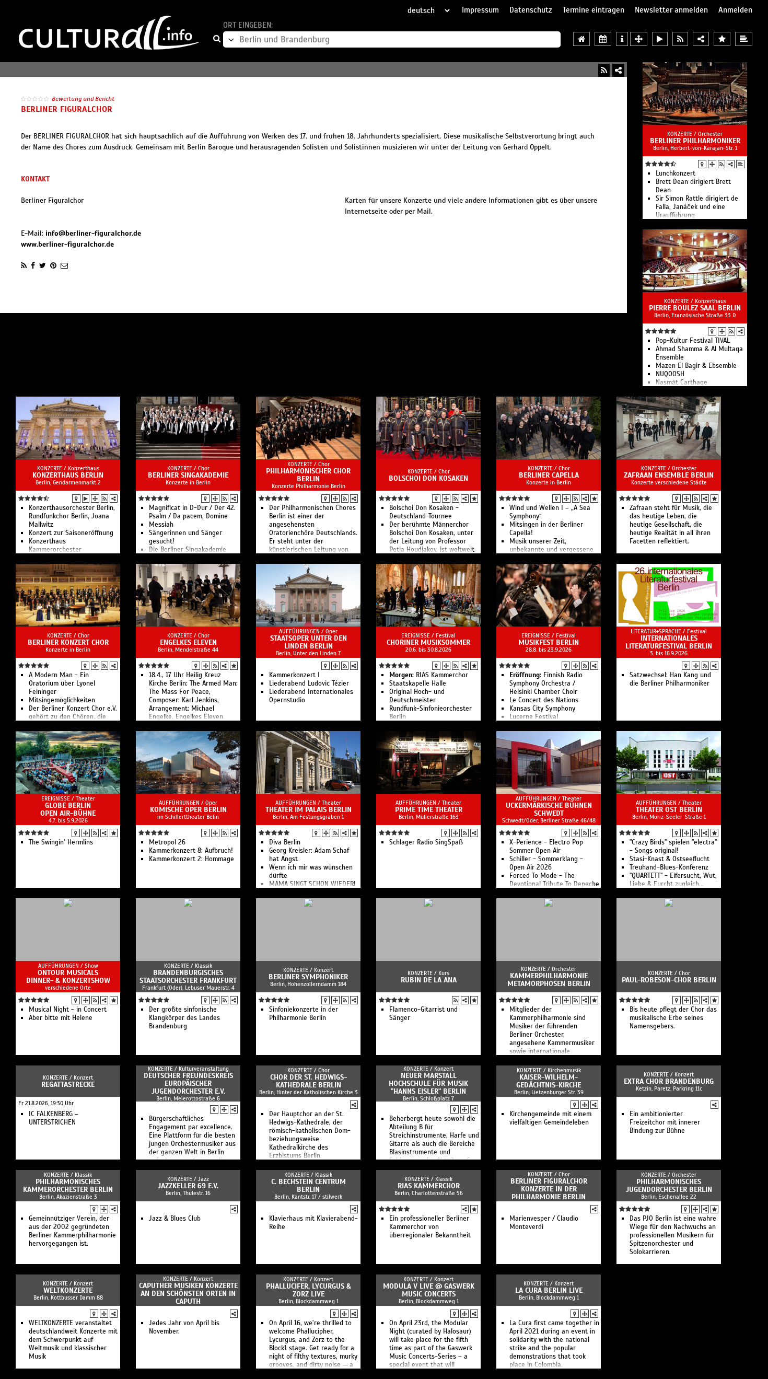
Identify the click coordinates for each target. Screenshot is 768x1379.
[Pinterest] (53, 265)
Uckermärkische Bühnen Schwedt (549, 809)
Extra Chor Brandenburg (669, 1081)
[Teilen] (618, 70)
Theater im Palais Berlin (308, 810)
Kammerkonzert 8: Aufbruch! (191, 851)
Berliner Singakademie (188, 475)
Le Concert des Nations (543, 700)
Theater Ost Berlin (669, 810)
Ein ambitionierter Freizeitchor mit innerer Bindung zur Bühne (665, 1122)
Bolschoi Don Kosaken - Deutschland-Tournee (424, 512)
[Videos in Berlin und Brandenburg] (660, 39)
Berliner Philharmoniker (695, 141)
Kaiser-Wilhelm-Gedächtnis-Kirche (548, 1081)
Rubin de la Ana (429, 980)
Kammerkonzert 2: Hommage (191, 859)
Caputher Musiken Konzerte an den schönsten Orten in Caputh (188, 1293)
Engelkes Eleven (188, 642)
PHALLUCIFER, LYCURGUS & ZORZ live (308, 1290)
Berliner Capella (549, 475)
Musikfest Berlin (548, 642)
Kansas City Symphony (542, 708)
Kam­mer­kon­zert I (294, 675)
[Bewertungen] (474, 498)
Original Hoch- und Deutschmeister (417, 696)
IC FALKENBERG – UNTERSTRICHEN (53, 1118)
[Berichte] (740, 164)
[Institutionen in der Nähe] (712, 164)
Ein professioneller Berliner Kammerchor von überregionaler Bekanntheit (430, 1226)
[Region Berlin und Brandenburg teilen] (701, 39)
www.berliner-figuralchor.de (67, 244)
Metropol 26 (167, 842)
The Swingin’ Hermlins (61, 842)
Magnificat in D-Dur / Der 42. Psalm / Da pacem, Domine (192, 512)
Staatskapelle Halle (417, 683)
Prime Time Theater (428, 810)
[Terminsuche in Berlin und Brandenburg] (603, 39)
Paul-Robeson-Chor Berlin (669, 980)
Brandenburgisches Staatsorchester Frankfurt (188, 976)
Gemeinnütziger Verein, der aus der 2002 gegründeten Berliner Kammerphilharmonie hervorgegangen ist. (72, 1231)
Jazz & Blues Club (175, 1218)
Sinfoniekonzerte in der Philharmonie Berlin (303, 1013)
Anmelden (735, 10)
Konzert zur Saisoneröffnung (71, 533)
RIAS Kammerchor (428, 675)
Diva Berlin (284, 842)
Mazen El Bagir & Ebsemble (696, 366)
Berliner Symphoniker (308, 977)
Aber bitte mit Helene (60, 1018)
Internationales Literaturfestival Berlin (668, 642)
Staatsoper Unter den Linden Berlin (308, 642)
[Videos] (85, 498)
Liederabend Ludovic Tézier (309, 683)
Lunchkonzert (675, 173)
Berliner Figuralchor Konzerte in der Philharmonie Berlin (548, 1189)
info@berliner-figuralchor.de (93, 233)
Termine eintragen (593, 10)
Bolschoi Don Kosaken (428, 478)
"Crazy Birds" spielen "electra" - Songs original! (673, 846)
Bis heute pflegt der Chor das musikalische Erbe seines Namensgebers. (673, 1017)
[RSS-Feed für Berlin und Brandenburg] (680, 39)
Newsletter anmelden (671, 10)
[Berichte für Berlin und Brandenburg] (743, 39)
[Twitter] (42, 265)
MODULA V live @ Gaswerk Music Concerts (428, 1290)
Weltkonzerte (67, 1290)
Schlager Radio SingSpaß (426, 842)
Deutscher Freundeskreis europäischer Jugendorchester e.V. (188, 1083)
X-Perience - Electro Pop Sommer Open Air (546, 846)
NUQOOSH (670, 374)
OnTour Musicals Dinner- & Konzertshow (68, 976)
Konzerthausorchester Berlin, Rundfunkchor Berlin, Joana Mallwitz (72, 516)
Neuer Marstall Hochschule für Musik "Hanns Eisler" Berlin (428, 1083)
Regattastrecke (68, 1084)
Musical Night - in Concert (68, 1009)
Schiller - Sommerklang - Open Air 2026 (546, 863)
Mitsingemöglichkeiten (62, 700)
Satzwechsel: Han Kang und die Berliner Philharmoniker (670, 679)
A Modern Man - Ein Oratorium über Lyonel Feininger (62, 683)
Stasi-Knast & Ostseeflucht (669, 859)
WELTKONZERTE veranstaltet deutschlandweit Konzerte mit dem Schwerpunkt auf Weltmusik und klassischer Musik (73, 1340)
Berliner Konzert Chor (68, 642)
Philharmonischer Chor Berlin (308, 475)
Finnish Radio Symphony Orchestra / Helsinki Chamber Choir (546, 683)
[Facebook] (33, 265)
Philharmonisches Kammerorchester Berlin (68, 1185)
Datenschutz (530, 10)
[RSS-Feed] (604, 70)
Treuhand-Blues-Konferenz (669, 867)
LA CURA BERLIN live (549, 1290)
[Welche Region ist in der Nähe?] (638, 39)
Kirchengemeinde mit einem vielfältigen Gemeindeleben (550, 1118)
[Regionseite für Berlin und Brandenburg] (581, 39)
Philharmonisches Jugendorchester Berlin (669, 1185)
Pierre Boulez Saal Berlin (695, 308)
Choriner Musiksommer (428, 642)
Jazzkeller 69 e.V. (188, 1186)
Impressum (480, 10)
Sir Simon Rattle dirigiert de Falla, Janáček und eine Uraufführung (697, 206)
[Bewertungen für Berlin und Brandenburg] (722, 39)
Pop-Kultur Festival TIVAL (693, 341)
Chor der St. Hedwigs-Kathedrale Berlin (308, 1081)
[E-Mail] (64, 265)
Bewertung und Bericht (83, 98)
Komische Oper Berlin (188, 810)
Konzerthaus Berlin (67, 475)
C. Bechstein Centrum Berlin (308, 1185)
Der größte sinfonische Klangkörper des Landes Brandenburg (184, 1017)
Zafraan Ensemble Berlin (669, 475)
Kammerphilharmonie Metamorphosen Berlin (548, 980)
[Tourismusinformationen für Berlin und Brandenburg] (622, 39)
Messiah (161, 524)
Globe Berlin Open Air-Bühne (68, 809)
